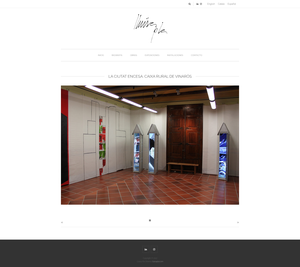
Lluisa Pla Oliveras (150, 261)
